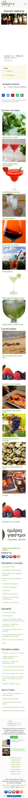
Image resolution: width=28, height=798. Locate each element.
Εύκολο (15, 57)
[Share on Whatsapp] (17, 95)
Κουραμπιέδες (6, 590)
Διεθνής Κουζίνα (15, 762)
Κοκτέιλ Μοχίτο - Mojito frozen (12, 324)
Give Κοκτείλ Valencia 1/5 (5, 59)
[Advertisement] (14, 40)
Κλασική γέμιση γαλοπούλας (10, 594)
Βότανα (21, 795)
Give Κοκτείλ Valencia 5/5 (10, 59)
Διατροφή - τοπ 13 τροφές (11, 384)
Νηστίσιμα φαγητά (7, 615)
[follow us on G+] (14, 556)
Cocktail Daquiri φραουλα (11, 192)
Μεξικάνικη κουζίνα (15, 771)
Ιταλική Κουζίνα (15, 767)
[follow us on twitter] (7, 556)
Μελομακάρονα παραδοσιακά (10, 583)
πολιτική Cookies (15, 785)
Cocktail (13, 56)
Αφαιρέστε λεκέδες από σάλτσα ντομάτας (13, 710)
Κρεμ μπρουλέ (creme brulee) (10, 602)
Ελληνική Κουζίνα (15, 764)
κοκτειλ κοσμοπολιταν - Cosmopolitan (10, 164)
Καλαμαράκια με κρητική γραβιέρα (11, 570)
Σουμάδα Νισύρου (8, 218)
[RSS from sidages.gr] (18, 556)
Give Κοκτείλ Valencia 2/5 (6, 59)
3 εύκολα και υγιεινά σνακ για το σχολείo (13, 670)
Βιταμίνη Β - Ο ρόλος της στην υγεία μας (13, 653)
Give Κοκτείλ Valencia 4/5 (9, 59)
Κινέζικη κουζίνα (15, 769)
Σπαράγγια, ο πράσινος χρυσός (11, 683)
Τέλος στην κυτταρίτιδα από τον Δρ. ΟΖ (13, 673)
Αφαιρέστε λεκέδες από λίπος (10, 698)
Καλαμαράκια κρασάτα (8, 566)
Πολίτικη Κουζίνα (15, 774)
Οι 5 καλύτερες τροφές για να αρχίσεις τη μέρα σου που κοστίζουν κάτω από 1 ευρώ (13, 678)
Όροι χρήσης (6, 785)
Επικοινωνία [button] (14, 737)
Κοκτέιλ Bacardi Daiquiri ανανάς (13, 298)
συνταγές (21, 787)
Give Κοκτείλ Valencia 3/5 (7, 59)
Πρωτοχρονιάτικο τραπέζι (9, 612)
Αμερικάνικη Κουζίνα (15, 757)
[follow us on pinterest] (11, 556)
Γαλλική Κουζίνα (15, 760)
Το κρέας (5, 495)
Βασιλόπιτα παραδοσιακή (9, 587)
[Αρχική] (8, 4)
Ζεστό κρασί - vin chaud (10, 245)
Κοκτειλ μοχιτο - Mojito (10, 137)
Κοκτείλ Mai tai (7, 271)
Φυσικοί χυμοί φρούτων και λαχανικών (13, 639)
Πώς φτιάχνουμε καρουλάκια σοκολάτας (13, 707)
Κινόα (4, 643)
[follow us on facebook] (3, 556)
